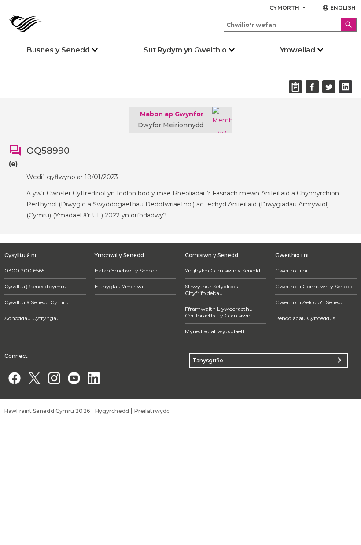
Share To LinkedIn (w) (345, 86)
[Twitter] (34, 378)
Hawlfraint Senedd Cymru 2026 (47, 411)
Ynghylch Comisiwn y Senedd (222, 270)
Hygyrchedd (112, 411)
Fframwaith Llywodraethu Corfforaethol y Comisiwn (219, 312)
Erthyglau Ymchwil (119, 286)
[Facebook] (14, 378)
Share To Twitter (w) (328, 86)
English (339, 7)
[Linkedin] (93, 378)
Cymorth (288, 7)
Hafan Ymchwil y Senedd (126, 270)
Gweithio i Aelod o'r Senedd (309, 302)
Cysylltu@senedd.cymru (35, 286)
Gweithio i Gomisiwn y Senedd (314, 286)
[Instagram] (54, 378)
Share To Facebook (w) (312, 86)
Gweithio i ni (291, 270)
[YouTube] (74, 378)
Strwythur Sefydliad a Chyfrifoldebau (212, 289)
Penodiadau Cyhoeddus (305, 318)
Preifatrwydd (152, 411)
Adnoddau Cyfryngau (32, 318)
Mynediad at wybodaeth (216, 331)
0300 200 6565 (24, 270)
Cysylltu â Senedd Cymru (36, 302)
